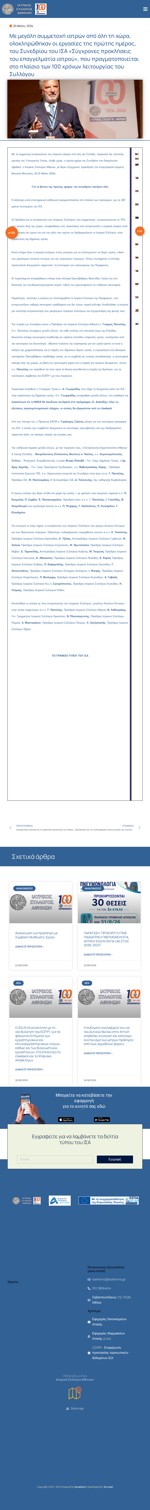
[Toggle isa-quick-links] (11, 232)
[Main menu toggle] (145, 9)
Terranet (108, 1487)
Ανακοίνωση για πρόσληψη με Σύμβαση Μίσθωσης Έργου (36, 935)
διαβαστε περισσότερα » (29, 946)
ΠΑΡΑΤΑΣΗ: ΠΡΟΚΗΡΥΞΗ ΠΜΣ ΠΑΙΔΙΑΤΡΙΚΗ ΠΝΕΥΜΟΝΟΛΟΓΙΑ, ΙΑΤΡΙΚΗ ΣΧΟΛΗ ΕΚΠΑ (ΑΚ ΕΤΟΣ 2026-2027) (106, 939)
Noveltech (80, 1487)
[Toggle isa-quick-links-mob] (140, 231)
